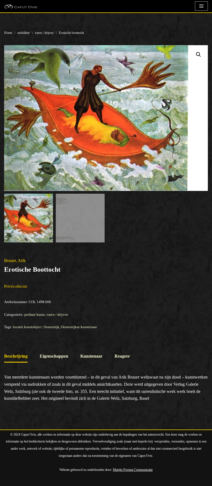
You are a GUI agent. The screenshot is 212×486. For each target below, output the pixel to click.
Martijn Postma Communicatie (133, 470)
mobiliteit (23, 33)
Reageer (122, 356)
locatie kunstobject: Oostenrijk (36, 327)
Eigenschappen (54, 356)
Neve (9, 480)
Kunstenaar (91, 356)
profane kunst (34, 314)
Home (8, 33)
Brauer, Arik (15, 260)
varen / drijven (44, 33)
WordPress (67, 480)
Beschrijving (16, 356)
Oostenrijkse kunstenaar (79, 327)
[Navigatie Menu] (201, 6)
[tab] (16, 356)
